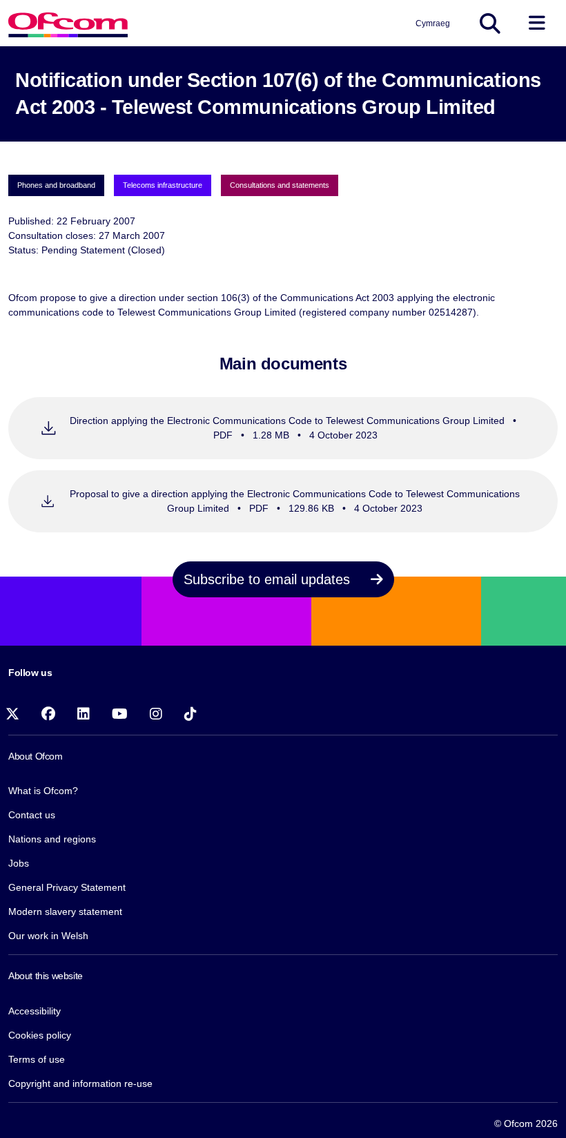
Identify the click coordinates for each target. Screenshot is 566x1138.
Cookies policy (39, 1035)
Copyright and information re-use (80, 1083)
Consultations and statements (279, 185)
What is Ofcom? (43, 790)
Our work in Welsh (48, 935)
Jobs (18, 863)
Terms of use (36, 1059)
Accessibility (34, 1010)
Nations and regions (52, 839)
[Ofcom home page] (68, 23)
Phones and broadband (56, 185)
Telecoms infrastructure (162, 185)
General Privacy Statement (67, 887)
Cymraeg (433, 23)
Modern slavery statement (65, 911)
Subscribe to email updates (269, 579)
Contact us (31, 814)
